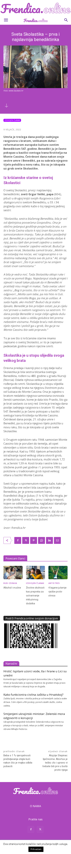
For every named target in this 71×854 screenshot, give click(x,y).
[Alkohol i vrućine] (13, 572)
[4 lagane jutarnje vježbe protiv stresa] (58, 572)
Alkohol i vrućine (12, 587)
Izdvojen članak (12, 120)
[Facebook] (17, 540)
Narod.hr (11, 663)
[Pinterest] (33, 540)
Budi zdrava (10, 583)
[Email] (57, 540)
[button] (5, 20)
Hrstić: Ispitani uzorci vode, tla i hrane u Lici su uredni (35, 673)
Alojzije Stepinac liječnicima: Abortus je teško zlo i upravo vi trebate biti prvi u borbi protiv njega (55, 762)
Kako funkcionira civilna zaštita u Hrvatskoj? (33, 695)
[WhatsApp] (41, 540)
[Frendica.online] (35, 8)
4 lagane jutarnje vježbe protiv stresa (57, 591)
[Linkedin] (49, 540)
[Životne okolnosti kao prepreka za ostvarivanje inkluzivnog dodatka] (35, 572)
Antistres (54, 583)
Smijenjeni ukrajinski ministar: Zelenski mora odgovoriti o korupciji (34, 716)
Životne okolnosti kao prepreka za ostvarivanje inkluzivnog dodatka (35, 595)
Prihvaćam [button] (36, 849)
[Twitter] (25, 540)
